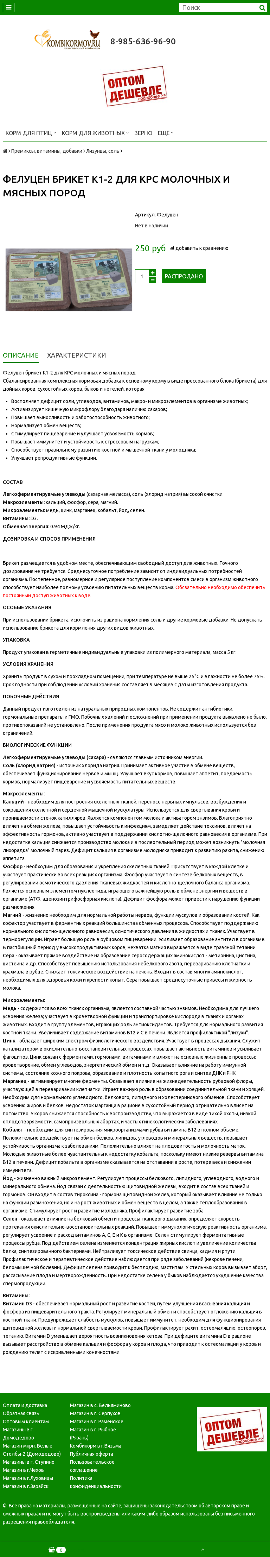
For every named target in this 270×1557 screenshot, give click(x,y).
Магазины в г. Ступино (28, 1462)
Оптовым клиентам (26, 1421)
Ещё (163, 133)
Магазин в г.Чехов (23, 1470)
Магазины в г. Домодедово (18, 1434)
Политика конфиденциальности (96, 1482)
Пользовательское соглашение (92, 1466)
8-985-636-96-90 (143, 41)
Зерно (143, 133)
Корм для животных (94, 133)
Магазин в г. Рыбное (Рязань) (93, 1434)
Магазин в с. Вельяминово (100, 1405)
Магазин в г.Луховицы (28, 1478)
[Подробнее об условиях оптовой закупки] (135, 86)
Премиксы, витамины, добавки (46, 151)
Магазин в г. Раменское (96, 1421)
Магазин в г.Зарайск (26, 1486)
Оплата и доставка (25, 1405)
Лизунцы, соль (103, 151)
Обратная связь (21, 1413)
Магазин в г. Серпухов (95, 1413)
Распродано (184, 276)
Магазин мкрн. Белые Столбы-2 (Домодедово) (32, 1450)
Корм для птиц (29, 133)
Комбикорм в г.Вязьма (95, 1446)
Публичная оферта (91, 1454)
